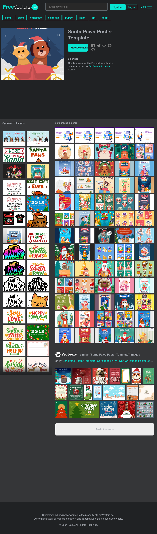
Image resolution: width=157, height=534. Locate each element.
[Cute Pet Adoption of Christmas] (104, 202)
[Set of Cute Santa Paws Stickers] (84, 168)
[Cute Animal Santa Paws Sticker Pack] (124, 202)
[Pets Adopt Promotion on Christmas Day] (64, 335)
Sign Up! (117, 7)
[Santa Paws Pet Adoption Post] (64, 285)
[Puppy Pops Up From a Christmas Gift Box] (144, 335)
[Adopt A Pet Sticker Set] (124, 218)
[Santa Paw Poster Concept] (64, 252)
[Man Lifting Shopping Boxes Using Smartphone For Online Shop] (84, 135)
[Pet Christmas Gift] (64, 269)
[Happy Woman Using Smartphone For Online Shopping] (124, 135)
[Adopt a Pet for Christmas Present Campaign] (124, 151)
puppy (69, 17)
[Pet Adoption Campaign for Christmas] (104, 168)
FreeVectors (20, 7)
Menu (143, 6)
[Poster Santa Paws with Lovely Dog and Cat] (124, 235)
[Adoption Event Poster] (144, 319)
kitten (82, 17)
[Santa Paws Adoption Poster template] (14, 235)
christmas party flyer (110, 361)
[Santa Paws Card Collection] (64, 218)
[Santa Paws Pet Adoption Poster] (124, 185)
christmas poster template (79, 361)
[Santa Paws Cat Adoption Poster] (144, 285)
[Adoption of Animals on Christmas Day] (84, 185)
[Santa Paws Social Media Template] (124, 269)
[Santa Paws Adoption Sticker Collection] (104, 252)
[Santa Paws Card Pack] (124, 252)
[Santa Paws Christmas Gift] (84, 218)
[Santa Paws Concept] (84, 151)
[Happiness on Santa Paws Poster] (104, 302)
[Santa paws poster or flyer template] (38, 171)
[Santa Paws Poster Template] (144, 202)
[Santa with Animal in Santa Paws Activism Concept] (124, 335)
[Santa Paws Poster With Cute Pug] (104, 285)
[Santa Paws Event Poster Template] (64, 202)
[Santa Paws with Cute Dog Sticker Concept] (84, 285)
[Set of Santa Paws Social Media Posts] (144, 151)
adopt (105, 17)
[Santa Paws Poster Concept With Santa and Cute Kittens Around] (104, 151)
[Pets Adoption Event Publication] (104, 335)
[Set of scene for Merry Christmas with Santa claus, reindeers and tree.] (145, 409)
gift (93, 17)
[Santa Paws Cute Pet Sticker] (144, 302)
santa (8, 17)
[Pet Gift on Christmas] (84, 269)
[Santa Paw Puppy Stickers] (144, 269)
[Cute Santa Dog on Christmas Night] (104, 235)
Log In (131, 7)
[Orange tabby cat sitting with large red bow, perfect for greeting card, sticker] (38, 299)
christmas (36, 17)
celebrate (53, 17)
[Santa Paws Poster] (124, 168)
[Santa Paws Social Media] (104, 319)
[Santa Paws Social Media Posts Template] (144, 218)
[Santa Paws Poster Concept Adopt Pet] (64, 168)
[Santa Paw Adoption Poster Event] (144, 185)
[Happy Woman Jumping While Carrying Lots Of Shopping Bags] (64, 135)
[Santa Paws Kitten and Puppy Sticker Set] (144, 235)
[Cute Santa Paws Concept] (64, 151)
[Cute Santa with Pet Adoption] (84, 202)
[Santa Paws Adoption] (104, 269)
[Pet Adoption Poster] (144, 168)
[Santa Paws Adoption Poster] (84, 252)
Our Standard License (99, 66)
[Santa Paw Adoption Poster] (64, 235)
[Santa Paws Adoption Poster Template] (84, 235)
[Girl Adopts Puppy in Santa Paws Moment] (64, 185)
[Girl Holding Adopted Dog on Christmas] (64, 319)
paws (21, 17)
